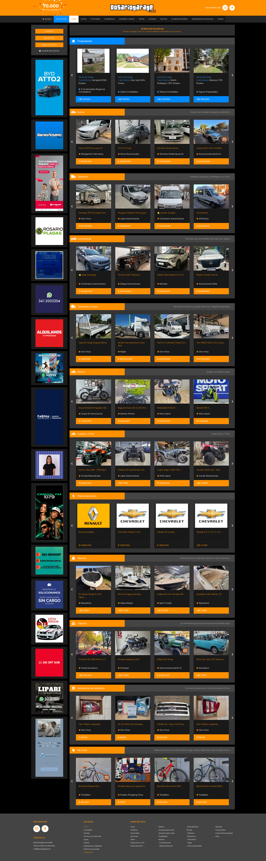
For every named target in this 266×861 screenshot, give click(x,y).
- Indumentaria (220, 830)
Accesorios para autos (166, 830)
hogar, (190, 750)
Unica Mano (163, 213)
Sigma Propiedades (168, 92)
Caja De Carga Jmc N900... (209, 342)
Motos (133, 839)
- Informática (191, 839)
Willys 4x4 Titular (87, 659)
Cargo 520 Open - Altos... (169, 594)
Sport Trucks (86, 603)
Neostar (124, 284)
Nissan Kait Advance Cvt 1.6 (131, 275)
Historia (86, 843)
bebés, (197, 750)
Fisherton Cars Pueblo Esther (169, 666)
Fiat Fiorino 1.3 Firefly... (207, 213)
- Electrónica (191, 836)
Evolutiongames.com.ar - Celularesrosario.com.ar (209, 793)
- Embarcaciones (164, 843)
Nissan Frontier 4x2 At (167, 275)
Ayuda (86, 839)
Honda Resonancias (169, 476)
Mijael (83, 351)
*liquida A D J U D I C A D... (170, 532)
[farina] (49, 417)
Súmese (86, 833)
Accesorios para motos (218, 688)
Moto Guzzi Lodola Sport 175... (210, 659)
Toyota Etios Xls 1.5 (205, 148)
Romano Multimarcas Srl (132, 154)
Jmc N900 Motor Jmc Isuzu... (171, 342)
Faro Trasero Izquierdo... (129, 724)
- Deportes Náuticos (165, 846)
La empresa (88, 830)
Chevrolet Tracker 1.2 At (90, 532)
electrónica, (169, 750)
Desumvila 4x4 (205, 476)
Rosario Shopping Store (170, 795)
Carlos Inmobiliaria (89, 92)
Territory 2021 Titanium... (90, 275)
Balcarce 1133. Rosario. (170, 80)
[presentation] (72, 75)
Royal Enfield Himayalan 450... (210, 408)
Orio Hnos (125, 351)
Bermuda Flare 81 (204, 594)
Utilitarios (134, 830)
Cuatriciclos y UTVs (137, 843)
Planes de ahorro (137, 846)
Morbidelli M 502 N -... (128, 408)
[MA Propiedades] (49, 662)
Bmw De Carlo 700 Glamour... (132, 659)
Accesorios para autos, (196, 688)
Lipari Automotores (90, 218)
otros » (227, 750)
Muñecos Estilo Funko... (168, 786)
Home (86, 827)
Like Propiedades (206, 92)
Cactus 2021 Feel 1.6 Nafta (169, 148)
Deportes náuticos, (205, 558)
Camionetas (135, 833)
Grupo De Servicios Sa (209, 413)
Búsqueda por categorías (93, 846)
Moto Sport (125, 413)
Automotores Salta (168, 284)
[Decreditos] (49, 747)
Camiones (134, 836)
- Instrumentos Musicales (223, 833)
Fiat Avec (203, 218)
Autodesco (125, 668)
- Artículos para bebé (193, 846)
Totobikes (85, 795)
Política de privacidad (91, 849)
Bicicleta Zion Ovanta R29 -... (131, 786)
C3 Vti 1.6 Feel (85, 148)
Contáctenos (88, 852)
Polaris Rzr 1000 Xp (205, 470)
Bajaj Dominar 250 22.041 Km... (93, 408)
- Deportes (218, 827)
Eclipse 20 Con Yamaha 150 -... (93, 594)
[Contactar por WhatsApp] (49, 135)
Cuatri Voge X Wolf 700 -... (130, 470)
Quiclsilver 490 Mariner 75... (131, 594)
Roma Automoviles (90, 154)
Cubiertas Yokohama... (207, 724)
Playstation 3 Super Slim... (208, 786)
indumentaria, (217, 750)
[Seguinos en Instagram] (225, 7)
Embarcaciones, (188, 558)
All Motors (164, 218)
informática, (181, 750)
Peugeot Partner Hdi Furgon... (93, 213)
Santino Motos (87, 413)
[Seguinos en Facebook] (232, 8)
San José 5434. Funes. (92, 80)
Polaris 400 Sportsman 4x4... (92, 470)
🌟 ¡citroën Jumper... (127, 213)
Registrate (49, 38)
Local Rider (203, 603)
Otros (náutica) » (223, 558)
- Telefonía (190, 833)
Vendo (201, 284)
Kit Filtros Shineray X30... (168, 724)
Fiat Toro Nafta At (204, 275)
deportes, (205, 750)
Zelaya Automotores (90, 284)
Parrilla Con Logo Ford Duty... (93, 724)
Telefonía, (158, 750)
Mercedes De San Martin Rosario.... (209, 80)
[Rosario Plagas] (49, 231)
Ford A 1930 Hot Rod (167, 659)
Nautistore (125, 603)
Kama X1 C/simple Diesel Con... (132, 342)
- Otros (216, 836)
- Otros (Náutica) (192, 827)
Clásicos (161, 827)
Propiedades (162, 836)
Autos (133, 827)
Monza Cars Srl (205, 154)
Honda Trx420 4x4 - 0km (169, 470)
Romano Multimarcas (128, 148)
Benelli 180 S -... (164, 408)
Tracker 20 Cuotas (126, 532)
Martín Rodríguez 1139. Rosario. (129, 80)
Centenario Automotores (132, 218)
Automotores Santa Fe (170, 154)
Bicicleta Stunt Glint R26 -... (91, 786)
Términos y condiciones (92, 836)
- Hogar (189, 843)
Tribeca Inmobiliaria (129, 92)
